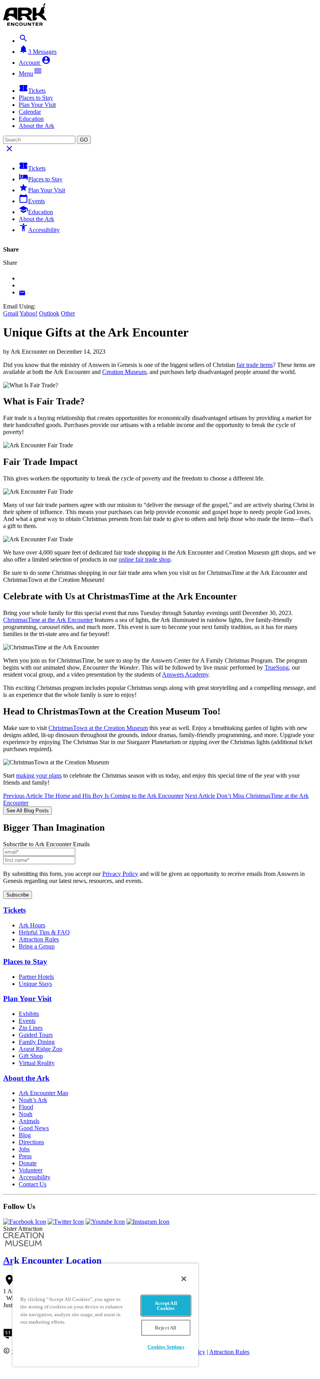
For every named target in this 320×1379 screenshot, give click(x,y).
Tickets (32, 88)
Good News (34, 1128)
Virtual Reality (37, 1063)
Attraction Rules (39, 939)
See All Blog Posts (27, 811)
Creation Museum (124, 372)
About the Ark (36, 125)
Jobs (24, 1149)
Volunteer (31, 1170)
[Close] (183, 1278)
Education (31, 118)
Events (32, 199)
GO (84, 140)
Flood (26, 1107)
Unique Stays (35, 983)
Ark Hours (32, 925)
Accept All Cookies (166, 1305)
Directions (31, 1142)
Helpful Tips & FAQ (44, 932)
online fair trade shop (145, 559)
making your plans (39, 775)
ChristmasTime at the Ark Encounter (48, 620)
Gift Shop (31, 1056)
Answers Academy (185, 674)
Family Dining (37, 1042)
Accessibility (39, 228)
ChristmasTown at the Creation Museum (98, 728)
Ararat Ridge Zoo (40, 1049)
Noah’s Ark (33, 1100)
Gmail (10, 313)
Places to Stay (36, 97)
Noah (25, 1114)
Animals (29, 1121)
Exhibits (29, 1013)
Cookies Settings (166, 1347)
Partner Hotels (36, 976)
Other (68, 313)
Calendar (30, 111)
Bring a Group (37, 946)
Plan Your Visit (37, 104)
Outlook (49, 313)
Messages (38, 49)
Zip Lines (31, 1028)
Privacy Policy (120, 873)
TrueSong (277, 667)
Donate (28, 1163)
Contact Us (32, 1184)
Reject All (165, 1328)
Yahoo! (28, 313)
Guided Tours (36, 1035)
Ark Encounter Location (52, 1260)
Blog (25, 1135)
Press (25, 1156)
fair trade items (254, 365)
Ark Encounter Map (43, 1093)
